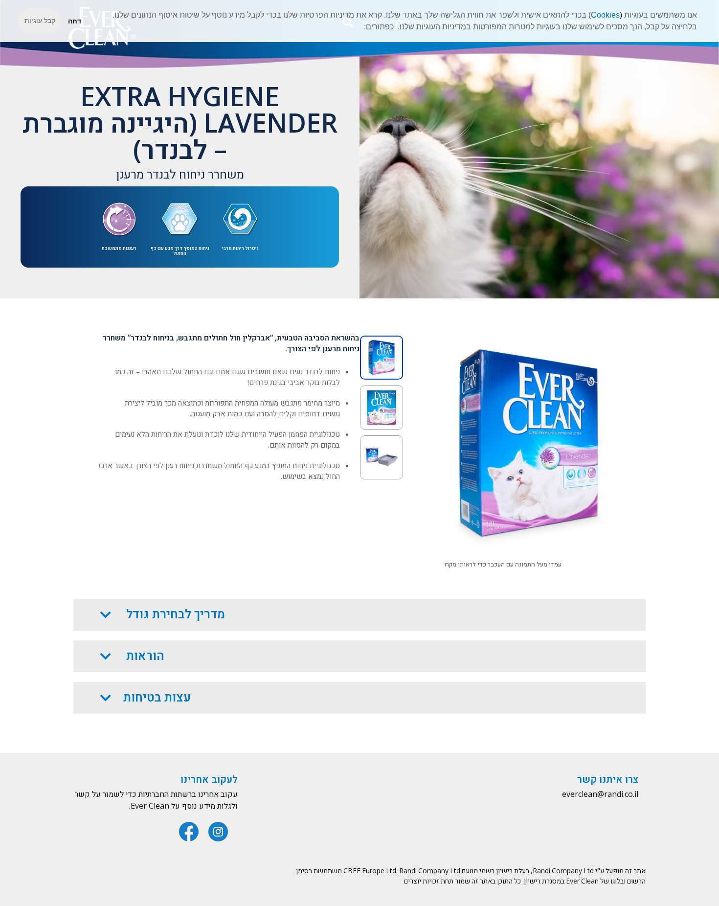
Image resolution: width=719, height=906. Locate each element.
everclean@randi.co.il (600, 794)
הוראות (143, 656)
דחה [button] (74, 21)
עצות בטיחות (157, 698)
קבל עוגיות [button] (39, 20)
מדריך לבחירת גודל (174, 615)
